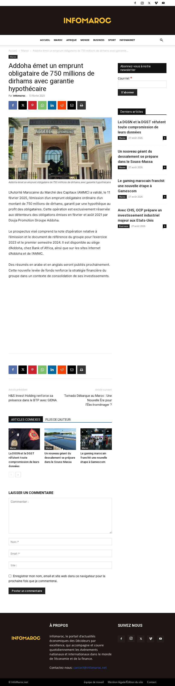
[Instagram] (142, 3)
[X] (149, 3)
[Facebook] (135, 3)
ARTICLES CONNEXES (25, 419)
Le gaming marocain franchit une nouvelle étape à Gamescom (93, 458)
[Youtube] (163, 3)
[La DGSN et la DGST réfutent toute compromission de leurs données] (24, 439)
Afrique (71, 40)
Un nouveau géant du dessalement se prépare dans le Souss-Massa (59, 458)
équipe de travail (94, 682)
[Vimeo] (156, 3)
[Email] (71, 105)
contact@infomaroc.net (90, 668)
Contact (151, 682)
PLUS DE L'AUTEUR (58, 419)
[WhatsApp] (42, 105)
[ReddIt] (62, 105)
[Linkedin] (52, 105)
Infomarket (127, 40)
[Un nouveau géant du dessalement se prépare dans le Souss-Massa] (60, 439)
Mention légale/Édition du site (125, 682)
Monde (84, 40)
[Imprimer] (81, 105)
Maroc (58, 40)
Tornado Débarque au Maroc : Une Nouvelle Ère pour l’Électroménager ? (88, 400)
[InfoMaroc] (87, 20)
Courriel (125, 78)
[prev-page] (11, 474)
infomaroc (19, 95)
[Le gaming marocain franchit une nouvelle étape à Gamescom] (96, 439)
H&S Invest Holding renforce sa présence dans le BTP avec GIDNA (33, 398)
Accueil (45, 40)
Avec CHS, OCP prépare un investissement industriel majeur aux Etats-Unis (140, 215)
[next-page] (18, 474)
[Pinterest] (32, 105)
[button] (161, 40)
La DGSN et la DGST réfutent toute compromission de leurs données (142, 127)
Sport (112, 40)
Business (98, 40)
